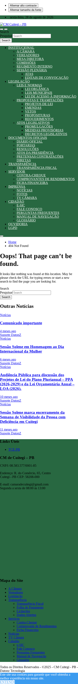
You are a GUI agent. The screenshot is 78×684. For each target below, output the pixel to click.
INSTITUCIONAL (21, 47)
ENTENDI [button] (7, 682)
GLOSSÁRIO (26, 220)
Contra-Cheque (27, 622)
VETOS (30, 111)
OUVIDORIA (18, 224)
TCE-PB (14, 449)
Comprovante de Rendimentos (37, 626)
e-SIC (20, 645)
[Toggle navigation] (1, 29)
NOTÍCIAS (24, 190)
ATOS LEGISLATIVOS (33, 122)
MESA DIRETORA (30, 59)
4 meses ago (8, 331)
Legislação (15, 596)
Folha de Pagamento (30, 607)
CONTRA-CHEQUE (31, 175)
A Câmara (15, 588)
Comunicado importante (21, 323)
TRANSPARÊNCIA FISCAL (37, 168)
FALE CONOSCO (29, 209)
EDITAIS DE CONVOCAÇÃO (46, 77)
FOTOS (22, 194)
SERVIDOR (16, 171)
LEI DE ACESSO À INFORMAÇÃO (50, 96)
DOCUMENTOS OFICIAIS (27, 138)
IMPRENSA (16, 186)
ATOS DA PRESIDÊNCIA (35, 153)
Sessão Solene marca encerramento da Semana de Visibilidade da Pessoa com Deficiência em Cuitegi (33, 417)
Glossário (23, 660)
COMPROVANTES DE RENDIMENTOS (46, 179)
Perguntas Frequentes (31, 652)
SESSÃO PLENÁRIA (32, 70)
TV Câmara (16, 637)
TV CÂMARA (27, 198)
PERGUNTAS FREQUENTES (38, 213)
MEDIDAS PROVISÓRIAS (44, 130)
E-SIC (21, 205)
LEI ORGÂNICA (37, 89)
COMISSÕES (26, 62)
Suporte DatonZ (10, 335)
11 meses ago (8, 429)
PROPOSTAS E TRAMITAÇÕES (40, 100)
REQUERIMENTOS (39, 119)
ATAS (29, 74)
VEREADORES (28, 55)
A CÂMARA (26, 51)
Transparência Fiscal (30, 603)
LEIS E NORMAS (29, 85)
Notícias (5, 315)
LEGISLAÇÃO (19, 81)
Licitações (23, 611)
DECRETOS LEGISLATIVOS (46, 134)
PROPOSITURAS (37, 115)
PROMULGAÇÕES (39, 126)
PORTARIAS (26, 145)
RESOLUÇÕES (28, 149)
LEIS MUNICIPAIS (38, 92)
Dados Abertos (26, 615)
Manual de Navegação (31, 656)
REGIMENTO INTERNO (34, 66)
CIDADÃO (16, 201)
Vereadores (15, 592)
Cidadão (13, 641)
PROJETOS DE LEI (39, 104)
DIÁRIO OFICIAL (30, 141)
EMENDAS (33, 107)
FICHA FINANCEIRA (32, 183)
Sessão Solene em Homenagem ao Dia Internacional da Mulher (32, 349)
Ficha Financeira (27, 630)
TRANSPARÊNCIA (22, 164)
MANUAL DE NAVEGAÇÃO (38, 216)
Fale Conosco (26, 648)
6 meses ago (8, 359)
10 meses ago (9, 397)
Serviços (14, 618)
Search (4, 32)
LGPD (12, 228)
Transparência (17, 600)
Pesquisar (6, 36)
